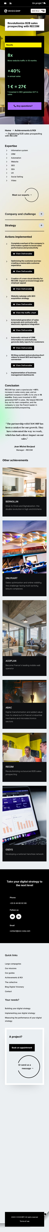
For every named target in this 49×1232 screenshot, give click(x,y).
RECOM (10, 766)
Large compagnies (13, 964)
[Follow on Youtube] (5, 3)
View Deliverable (22, 253)
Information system (19, 150)
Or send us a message (24, 1067)
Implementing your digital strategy (20, 1013)
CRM (13, 154)
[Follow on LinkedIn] (10, 3)
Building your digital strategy (17, 1008)
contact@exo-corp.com (20, 931)
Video (13, 180)
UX (12, 173)
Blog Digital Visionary (14, 987)
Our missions (10, 968)
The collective (11, 982)
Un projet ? (37, 3)
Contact (8, 991)
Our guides (10, 973)
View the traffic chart (24, 312)
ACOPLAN (11, 661)
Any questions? (24, 106)
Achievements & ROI (14, 977)
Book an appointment (22, 1047)
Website (14, 161)
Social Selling (17, 177)
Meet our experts (20, 195)
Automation (16, 158)
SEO (13, 165)
